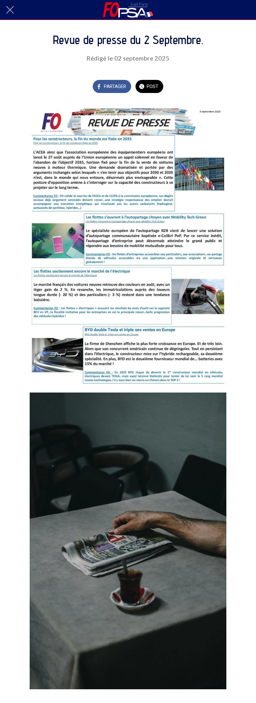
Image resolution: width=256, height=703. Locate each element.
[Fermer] (10, 10)
